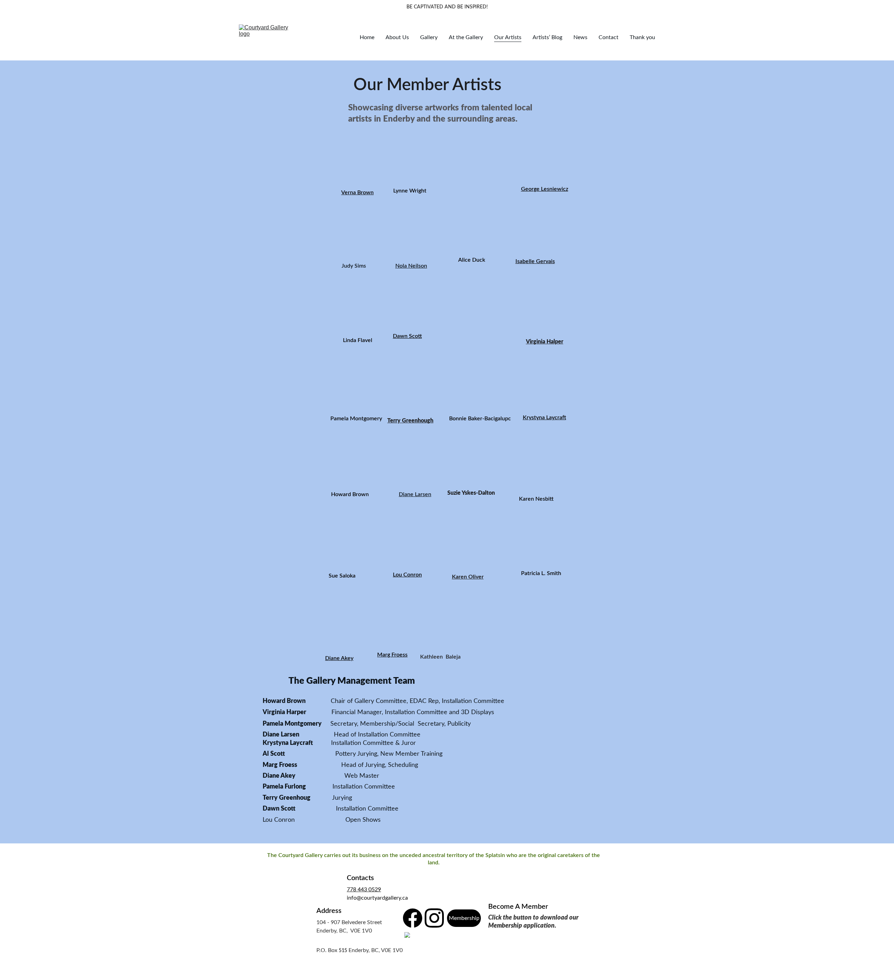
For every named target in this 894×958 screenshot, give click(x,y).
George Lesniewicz (544, 189)
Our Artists (507, 37)
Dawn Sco (405, 336)
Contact (608, 37)
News (580, 37)
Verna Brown (357, 192)
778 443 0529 (364, 889)
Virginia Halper (544, 341)
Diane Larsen (415, 494)
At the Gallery (466, 37)
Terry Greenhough (410, 420)
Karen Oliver (468, 577)
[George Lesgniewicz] (536, 166)
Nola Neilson (411, 266)
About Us (397, 37)
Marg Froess (392, 655)
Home (367, 37)
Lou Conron (407, 575)
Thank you (642, 37)
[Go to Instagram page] (434, 918)
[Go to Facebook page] (412, 918)
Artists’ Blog (547, 37)
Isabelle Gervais (535, 261)
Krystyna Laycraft (544, 417)
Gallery (429, 37)
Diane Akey (339, 658)
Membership (464, 918)
